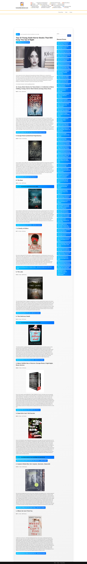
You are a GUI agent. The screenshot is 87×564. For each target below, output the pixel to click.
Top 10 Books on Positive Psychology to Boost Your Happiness (63, 192)
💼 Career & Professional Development (58, 5)
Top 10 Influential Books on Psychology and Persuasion (63, 211)
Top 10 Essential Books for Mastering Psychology (63, 165)
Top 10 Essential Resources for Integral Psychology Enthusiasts (64, 263)
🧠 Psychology (66, 7)
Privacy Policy (60, 12)
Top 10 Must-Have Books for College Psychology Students (63, 148)
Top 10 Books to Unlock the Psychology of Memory (63, 47)
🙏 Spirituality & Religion (35, 7)
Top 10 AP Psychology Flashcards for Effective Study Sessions (63, 135)
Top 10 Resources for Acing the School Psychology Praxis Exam (64, 51)
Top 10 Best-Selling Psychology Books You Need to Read (64, 55)
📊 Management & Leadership (46, 6)
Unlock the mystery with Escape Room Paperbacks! (27, 176)
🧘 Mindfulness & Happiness (56, 7)
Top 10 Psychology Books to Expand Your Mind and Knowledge (63, 95)
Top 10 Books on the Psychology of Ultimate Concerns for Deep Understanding (62, 272)
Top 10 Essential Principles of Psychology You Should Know (63, 249)
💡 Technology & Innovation (44, 5)
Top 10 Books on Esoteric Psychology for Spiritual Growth (64, 100)
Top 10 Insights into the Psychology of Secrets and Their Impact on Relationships (63, 225)
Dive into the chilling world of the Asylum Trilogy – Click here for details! (31, 507)
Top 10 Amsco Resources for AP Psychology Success (64, 234)
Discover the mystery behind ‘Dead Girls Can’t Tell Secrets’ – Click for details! (32, 460)
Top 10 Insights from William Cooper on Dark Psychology (63, 77)
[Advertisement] (43, 21)
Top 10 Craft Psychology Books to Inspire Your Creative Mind (64, 267)
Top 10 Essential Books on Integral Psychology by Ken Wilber (63, 258)
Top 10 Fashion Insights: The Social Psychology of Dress (63, 156)
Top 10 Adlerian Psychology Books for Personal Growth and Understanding (64, 170)
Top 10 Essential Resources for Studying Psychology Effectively (64, 152)
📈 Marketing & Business (35, 6)
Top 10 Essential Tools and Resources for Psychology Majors (63, 181)
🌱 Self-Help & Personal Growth (55, 2)
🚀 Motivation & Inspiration (45, 7)
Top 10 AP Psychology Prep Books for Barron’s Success (63, 125)
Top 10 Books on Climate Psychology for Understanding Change (64, 114)
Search (58, 33)
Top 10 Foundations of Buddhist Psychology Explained (64, 230)
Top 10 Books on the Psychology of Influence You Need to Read (63, 220)
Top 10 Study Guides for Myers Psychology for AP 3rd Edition (64, 215)
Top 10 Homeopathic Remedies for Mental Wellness (64, 85)
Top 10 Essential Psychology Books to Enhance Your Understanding (63, 105)
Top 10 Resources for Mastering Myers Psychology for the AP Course (64, 239)
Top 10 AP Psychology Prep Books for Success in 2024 (63, 81)
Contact (71, 12)
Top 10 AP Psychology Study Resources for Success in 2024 (64, 68)
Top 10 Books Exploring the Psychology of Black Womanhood (63, 120)
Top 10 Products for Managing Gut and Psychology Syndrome (64, 144)
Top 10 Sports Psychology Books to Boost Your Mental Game (63, 160)
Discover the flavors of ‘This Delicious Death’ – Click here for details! (30, 359)
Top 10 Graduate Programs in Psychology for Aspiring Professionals (63, 72)
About (66, 12)
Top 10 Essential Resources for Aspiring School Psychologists (64, 64)
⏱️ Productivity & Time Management (41, 2)
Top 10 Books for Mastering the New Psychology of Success (64, 196)
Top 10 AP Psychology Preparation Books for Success (64, 139)
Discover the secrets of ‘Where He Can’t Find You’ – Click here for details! (31, 553)
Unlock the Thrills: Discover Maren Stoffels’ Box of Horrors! (28, 409)
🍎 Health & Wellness (66, 2)
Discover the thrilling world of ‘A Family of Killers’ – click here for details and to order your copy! (34, 268)
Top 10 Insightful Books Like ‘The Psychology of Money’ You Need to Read (64, 129)
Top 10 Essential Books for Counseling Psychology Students (63, 186)
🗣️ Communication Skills (67, 6)
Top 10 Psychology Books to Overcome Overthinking (63, 60)
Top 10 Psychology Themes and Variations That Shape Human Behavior (64, 244)
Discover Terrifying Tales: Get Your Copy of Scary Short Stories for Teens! (31, 132)
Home (18, 34)
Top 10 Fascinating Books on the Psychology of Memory (63, 43)
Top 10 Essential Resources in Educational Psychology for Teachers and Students (63, 175)
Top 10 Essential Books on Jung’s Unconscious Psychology (63, 90)
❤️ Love (32, 2)
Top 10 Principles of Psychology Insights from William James (64, 253)
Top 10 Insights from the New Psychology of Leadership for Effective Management (63, 207)
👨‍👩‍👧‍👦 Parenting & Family (34, 5)
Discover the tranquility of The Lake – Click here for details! (28, 312)
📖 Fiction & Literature (56, 6)
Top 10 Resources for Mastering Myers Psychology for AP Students (64, 201)
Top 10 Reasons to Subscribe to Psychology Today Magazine (64, 110)
